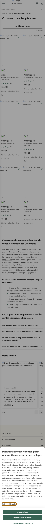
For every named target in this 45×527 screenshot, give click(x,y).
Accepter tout (22, 512)
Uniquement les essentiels (22, 517)
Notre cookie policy (9, 504)
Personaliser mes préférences (22, 523)
